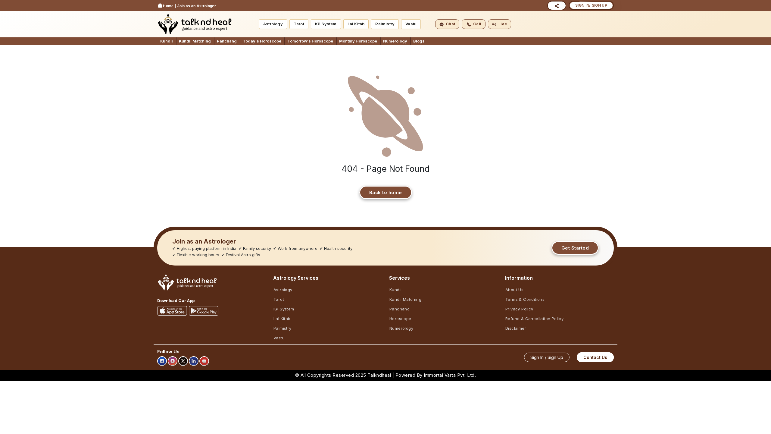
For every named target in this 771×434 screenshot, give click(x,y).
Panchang (227, 41)
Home (168, 6)
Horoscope (400, 318)
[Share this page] (557, 6)
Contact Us (595, 357)
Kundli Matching (195, 41)
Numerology (395, 41)
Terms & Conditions (525, 299)
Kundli (166, 41)
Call (477, 23)
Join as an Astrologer (196, 6)
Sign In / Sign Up (546, 357)
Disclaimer (515, 328)
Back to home (385, 192)
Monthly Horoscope (358, 41)
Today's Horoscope (262, 41)
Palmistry (385, 23)
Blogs (419, 41)
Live (502, 23)
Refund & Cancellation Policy (534, 318)
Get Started (575, 248)
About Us (514, 289)
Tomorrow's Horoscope (310, 41)
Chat (450, 23)
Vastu (411, 23)
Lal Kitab (356, 23)
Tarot (299, 23)
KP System (326, 23)
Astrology (273, 23)
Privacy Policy (519, 309)
